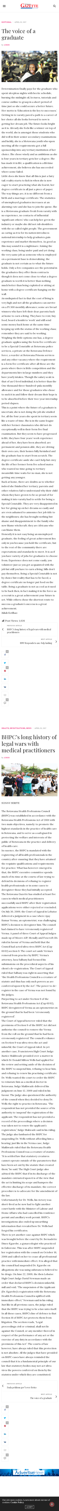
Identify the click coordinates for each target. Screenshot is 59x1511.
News (28, 728)
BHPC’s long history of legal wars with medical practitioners (29, 743)
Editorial (6, 22)
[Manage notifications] (51, 1504)
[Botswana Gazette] (29, 6)
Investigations (17, 728)
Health (5, 728)
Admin (7, 45)
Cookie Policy (17, 1502)
